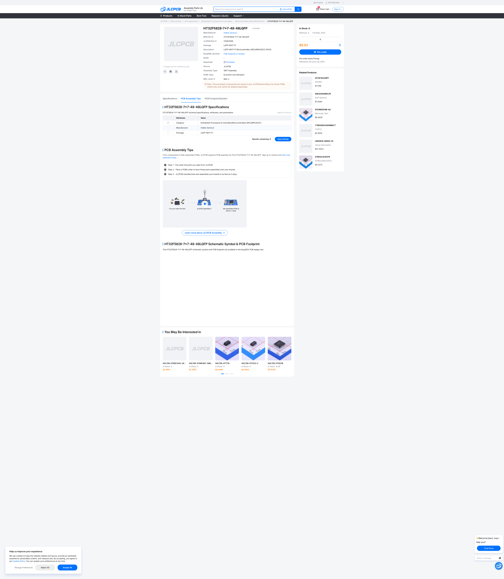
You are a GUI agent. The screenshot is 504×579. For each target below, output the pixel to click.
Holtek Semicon (230, 33)
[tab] (170, 98)
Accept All (67, 567)
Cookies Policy (19, 561)
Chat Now (489, 548)
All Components (191, 21)
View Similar (283, 139)
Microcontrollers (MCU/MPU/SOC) (249, 21)
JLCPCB (163, 21)
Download (230, 62)
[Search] (298, 9)
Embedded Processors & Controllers (216, 21)
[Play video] (204, 204)
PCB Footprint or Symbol (234, 54)
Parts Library (175, 21)
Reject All (45, 567)
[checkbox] (168, 123)
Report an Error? (284, 112)
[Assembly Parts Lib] (170, 9)
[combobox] (245, 9)
